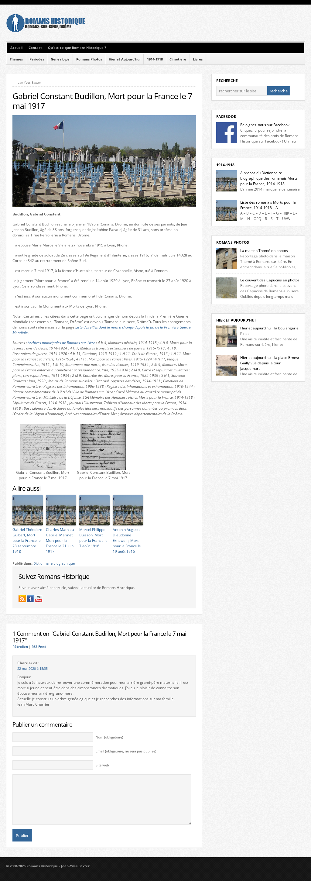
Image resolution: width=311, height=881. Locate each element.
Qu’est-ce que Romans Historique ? (77, 48)
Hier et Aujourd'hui (236, 320)
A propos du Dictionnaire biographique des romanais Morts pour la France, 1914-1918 (269, 178)
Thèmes (16, 59)
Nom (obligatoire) (109, 737)
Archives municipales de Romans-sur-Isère (61, 342)
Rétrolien (20, 647)
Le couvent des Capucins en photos (269, 280)
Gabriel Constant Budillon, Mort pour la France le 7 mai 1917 (102, 101)
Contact (35, 48)
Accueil (16, 48)
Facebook (226, 116)
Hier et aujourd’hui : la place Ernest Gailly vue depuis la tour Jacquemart (269, 363)
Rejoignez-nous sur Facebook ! (265, 124)
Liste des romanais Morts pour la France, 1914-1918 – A (268, 205)
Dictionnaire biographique (54, 563)
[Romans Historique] (45, 30)
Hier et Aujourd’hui (124, 59)
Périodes (36, 59)
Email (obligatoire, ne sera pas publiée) (126, 751)
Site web (102, 765)
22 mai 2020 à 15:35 (32, 668)
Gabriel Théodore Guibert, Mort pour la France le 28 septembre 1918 (27, 540)
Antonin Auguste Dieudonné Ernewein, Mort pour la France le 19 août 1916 (127, 540)
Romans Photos (89, 59)
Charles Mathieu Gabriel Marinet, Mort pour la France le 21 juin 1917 (60, 540)
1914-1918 (155, 59)
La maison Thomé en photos (264, 250)
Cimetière (177, 59)
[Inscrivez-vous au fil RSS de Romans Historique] (22, 598)
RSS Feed (39, 647)
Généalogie (60, 59)
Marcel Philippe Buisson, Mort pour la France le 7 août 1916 (93, 538)
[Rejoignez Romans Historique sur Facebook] (30, 598)
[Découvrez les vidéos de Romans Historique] (38, 598)
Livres (198, 59)
